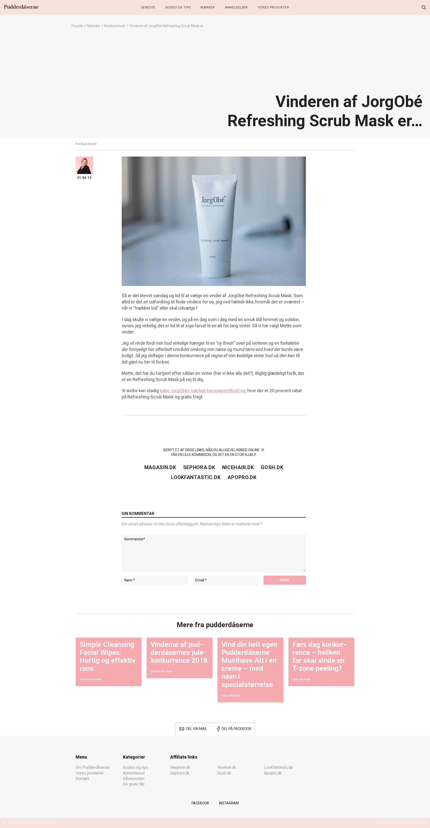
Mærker (208, 7)
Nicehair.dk (238, 467)
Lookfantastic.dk (195, 477)
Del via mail (196, 729)
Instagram (229, 803)
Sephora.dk (199, 467)
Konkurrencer (114, 26)
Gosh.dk (272, 467)
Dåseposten (133, 778)
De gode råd (133, 784)
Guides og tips (178, 7)
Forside (77, 26)
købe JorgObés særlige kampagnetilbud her (203, 390)
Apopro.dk (241, 477)
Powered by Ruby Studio (402, 823)
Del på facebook (236, 729)
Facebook (200, 803)
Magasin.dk (160, 467)
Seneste (148, 7)
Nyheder (93, 26)
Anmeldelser (236, 7)
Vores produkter (273, 7)
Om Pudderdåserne (92, 767)
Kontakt (82, 778)
